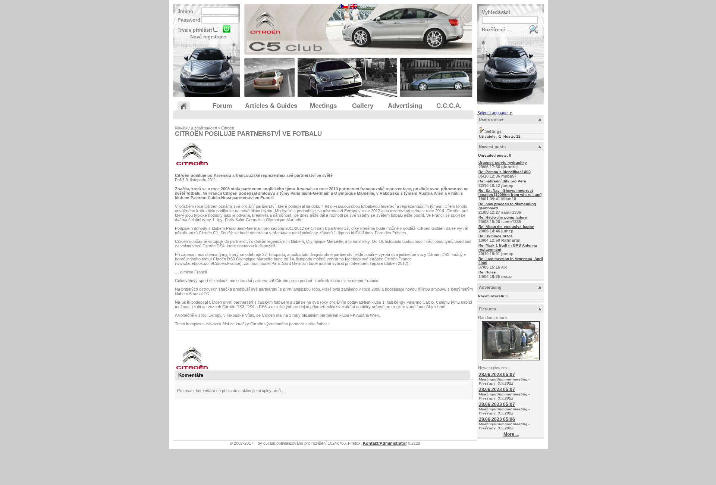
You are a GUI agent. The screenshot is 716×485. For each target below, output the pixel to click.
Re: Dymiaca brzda (495, 236)
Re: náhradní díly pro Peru (502, 181)
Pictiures (487, 309)
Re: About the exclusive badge (506, 227)
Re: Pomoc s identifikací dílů (504, 172)
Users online (491, 119)
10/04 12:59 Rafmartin (499, 238)
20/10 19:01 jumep (507, 249)
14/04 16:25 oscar (495, 274)
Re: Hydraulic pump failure (502, 217)
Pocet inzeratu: (493, 296)
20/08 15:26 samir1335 (502, 219)
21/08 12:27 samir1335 (507, 208)
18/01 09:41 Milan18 (509, 194)
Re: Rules (487, 272)
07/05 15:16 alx (510, 263)
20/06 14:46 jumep (506, 229)
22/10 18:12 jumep (502, 183)
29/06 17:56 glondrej (502, 164)
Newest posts (492, 146)
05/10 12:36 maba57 (504, 174)
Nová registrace (208, 37)
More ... (511, 434)
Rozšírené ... (496, 29)
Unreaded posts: (494, 155)
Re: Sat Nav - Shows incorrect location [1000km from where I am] (509, 192)
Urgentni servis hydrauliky (502, 162)
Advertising (490, 287)
